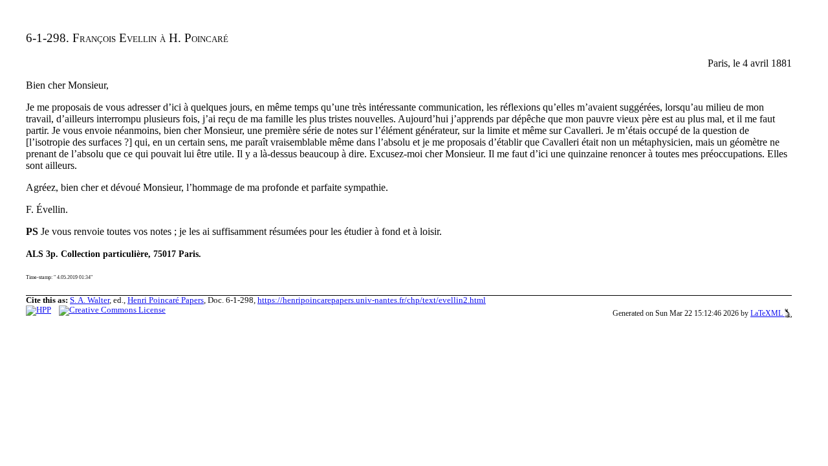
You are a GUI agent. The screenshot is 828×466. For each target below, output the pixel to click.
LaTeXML (767, 313)
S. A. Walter (89, 300)
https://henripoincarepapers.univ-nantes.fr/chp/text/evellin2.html (371, 300)
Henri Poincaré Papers (165, 300)
